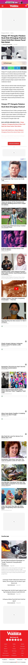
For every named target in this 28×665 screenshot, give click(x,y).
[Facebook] (7, 640)
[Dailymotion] (21, 640)
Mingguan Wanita (5, 33)
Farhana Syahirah (11, 602)
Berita (12, 33)
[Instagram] (10, 640)
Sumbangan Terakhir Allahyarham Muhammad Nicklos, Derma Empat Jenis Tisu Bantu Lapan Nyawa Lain (14, 581)
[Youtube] (18, 640)
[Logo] (14, 6)
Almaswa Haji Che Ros (7, 44)
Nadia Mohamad (5, 565)
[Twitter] (13, 640)
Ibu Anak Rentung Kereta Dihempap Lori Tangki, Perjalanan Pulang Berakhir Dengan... (13, 562)
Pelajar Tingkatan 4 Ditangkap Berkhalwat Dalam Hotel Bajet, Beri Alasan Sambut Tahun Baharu (13, 124)
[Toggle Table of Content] (22, 63)
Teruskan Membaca (14, 143)
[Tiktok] (15, 640)
